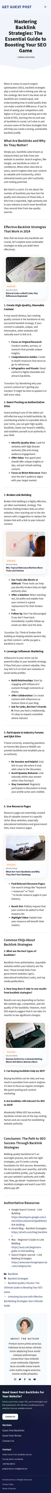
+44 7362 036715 (8, 1464)
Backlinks (13, 1273)
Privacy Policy (7, 1484)
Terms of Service (9, 1488)
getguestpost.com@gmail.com (14, 1468)
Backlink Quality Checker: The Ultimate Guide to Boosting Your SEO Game (23, 1287)
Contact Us (10, 1416)
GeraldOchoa (26, 57)
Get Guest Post (17, 6)
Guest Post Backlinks (13, 1430)
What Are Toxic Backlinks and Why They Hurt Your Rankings (23, 873)
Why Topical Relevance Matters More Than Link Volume (24, 569)
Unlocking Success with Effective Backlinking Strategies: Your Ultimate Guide (23, 1301)
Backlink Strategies (18, 1278)
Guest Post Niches (11, 1435)
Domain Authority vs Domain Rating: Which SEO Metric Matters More (24, 1060)
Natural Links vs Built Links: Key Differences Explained (22, 295)
